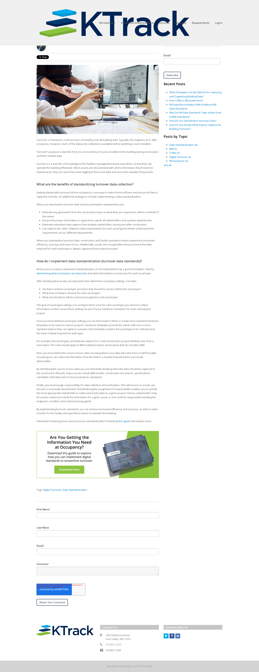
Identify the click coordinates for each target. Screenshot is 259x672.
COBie (174, 152)
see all (167, 165)
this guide (124, 421)
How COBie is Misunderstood (186, 100)
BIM (173, 148)
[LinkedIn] (177, 635)
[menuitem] (107, 23)
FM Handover (178, 161)
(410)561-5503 (113, 644)
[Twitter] (166, 635)
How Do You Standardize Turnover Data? (192, 120)
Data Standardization (75, 490)
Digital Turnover (52, 490)
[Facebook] (172, 635)
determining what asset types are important (62, 273)
